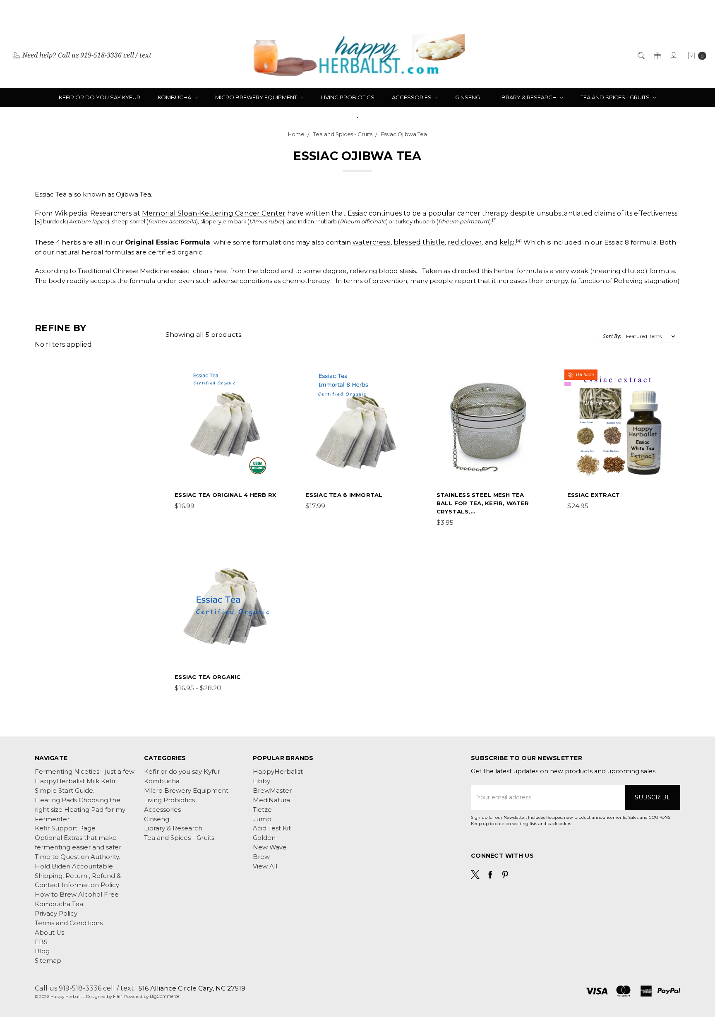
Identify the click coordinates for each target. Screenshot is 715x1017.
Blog (42, 951)
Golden (264, 838)
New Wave (270, 847)
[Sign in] (673, 55)
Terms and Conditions (69, 923)
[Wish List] (273, 415)
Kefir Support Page (65, 828)
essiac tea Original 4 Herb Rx (225, 495)
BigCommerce (164, 996)
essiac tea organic (208, 677)
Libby (261, 781)
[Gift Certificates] (657, 55)
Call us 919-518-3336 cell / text (84, 988)
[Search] (640, 55)
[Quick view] (273, 377)
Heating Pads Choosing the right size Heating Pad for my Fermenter (80, 809)
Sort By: (612, 336)
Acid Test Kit (272, 828)
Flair (117, 996)
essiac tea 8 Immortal (343, 495)
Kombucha (175, 97)
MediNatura (271, 800)
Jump (262, 819)
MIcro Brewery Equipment (256, 97)
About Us (49, 932)
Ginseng (467, 97)
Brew (261, 857)
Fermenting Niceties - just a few (84, 771)
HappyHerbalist (278, 771)
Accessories (412, 97)
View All (265, 866)
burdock (54, 221)
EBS (41, 942)
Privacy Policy (56, 913)
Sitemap (48, 960)
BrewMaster (272, 790)
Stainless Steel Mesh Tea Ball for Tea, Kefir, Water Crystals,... (483, 503)
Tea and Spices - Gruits (616, 97)
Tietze (262, 809)
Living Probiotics (347, 97)
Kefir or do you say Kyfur (99, 97)
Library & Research (527, 97)
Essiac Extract (593, 495)
